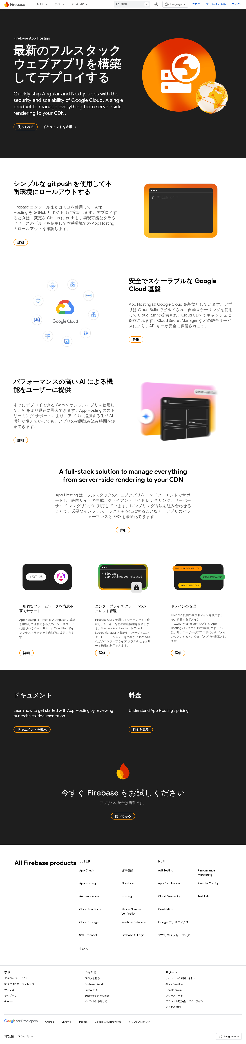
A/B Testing (165, 870)
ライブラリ (10, 995)
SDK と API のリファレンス (19, 984)
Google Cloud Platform (108, 1021)
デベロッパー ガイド (16, 978)
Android (49, 1021)
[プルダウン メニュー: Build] (47, 4)
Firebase (83, 1021)
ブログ (196, 4)
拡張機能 (127, 870)
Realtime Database (134, 922)
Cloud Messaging (169, 896)
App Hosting (87, 883)
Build (40, 4)
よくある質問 (173, 1007)
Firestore (127, 883)
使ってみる (25, 127)
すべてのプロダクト (139, 1021)
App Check (86, 870)
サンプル (9, 990)
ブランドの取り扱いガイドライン (184, 1001)
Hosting (127, 896)
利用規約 (9, 1036)
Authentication (89, 896)
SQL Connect (88, 935)
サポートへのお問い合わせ (181, 978)
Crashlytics (165, 909)
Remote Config (208, 883)
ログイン (237, 4)
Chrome (66, 1021)
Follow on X (91, 990)
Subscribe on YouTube (97, 995)
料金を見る (141, 729)
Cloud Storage (89, 922)
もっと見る (78, 4)
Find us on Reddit (94, 984)
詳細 (20, 242)
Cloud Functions (90, 909)
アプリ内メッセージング (174, 935)
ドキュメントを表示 (60, 127)
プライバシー (25, 1036)
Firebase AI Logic (133, 935)
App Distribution (169, 883)
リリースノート (174, 995)
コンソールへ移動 (216, 4)
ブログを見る (92, 978)
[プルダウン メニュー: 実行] (64, 4)
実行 (57, 4)
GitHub (8, 1001)
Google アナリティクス (173, 922)
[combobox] (132, 4)
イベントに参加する (96, 1001)
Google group (174, 990)
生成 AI (83, 949)
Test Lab (203, 896)
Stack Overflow (174, 984)
